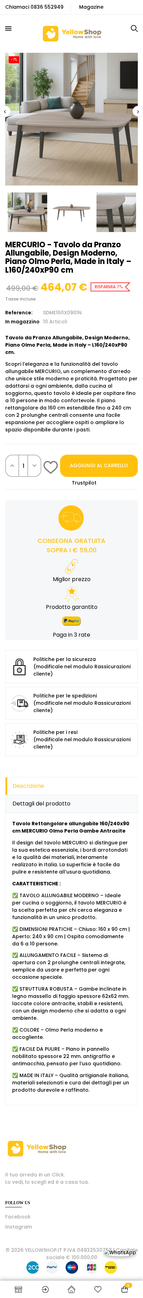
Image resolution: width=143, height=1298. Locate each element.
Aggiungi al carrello (99, 465)
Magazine (91, 6)
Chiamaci (17, 6)
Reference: (19, 312)
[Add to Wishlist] (51, 468)
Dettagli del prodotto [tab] (41, 804)
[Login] (45, 1289)
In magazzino (22, 321)
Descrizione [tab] (28, 786)
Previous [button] (5, 111)
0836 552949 (47, 6)
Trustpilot (84, 482)
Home (71, 1289)
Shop (18, 1289)
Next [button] (138, 111)
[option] (71, 119)
